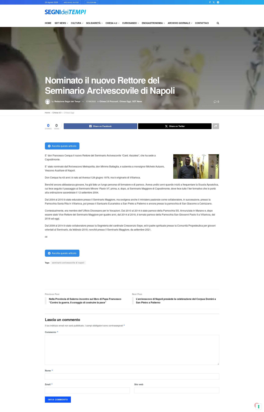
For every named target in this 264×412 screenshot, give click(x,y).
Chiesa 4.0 (111, 23)
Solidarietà (93, 23)
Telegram (91, 2)
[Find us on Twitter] (214, 2)
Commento (51, 332)
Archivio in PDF (71, 2)
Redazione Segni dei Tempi (67, 101)
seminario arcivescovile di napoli (68, 262)
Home (48, 23)
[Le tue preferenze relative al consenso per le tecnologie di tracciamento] (259, 407)
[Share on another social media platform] (215, 126)
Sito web (138, 384)
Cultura (76, 23)
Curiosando (129, 23)
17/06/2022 (91, 101)
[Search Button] (218, 23)
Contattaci (202, 23)
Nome (49, 370)
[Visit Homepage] (65, 11)
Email (49, 384)
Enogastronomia (152, 23)
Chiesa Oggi (125, 101)
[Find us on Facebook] (210, 2)
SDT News (60, 23)
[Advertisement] (163, 11)
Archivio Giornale (179, 23)
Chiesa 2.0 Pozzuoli (108, 101)
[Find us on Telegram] (218, 2)
